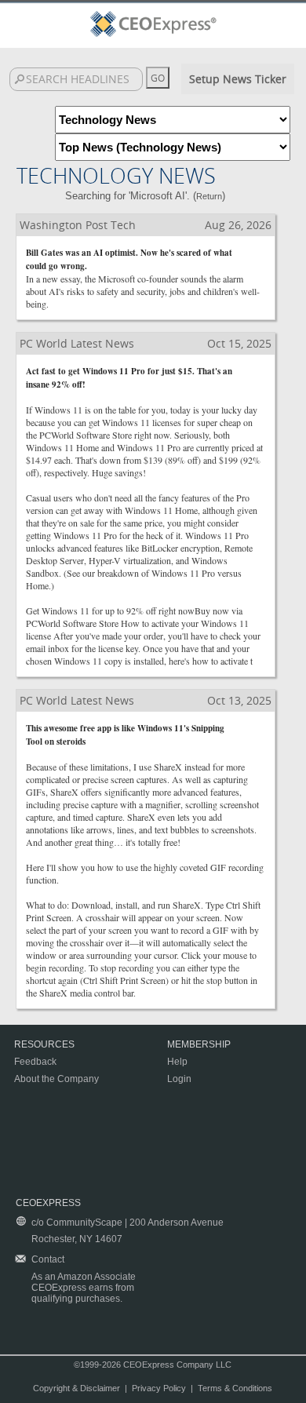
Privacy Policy (159, 1388)
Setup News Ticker (237, 78)
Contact (47, 1259)
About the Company (56, 1078)
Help (177, 1061)
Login (179, 1078)
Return (209, 196)
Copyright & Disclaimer (76, 1388)
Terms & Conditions (235, 1388)
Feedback (35, 1061)
